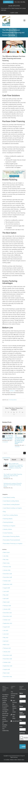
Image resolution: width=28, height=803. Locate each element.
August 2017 (6, 627)
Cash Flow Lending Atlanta (10, 515)
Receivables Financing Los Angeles (12, 543)
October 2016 (6, 662)
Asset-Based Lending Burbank (11, 504)
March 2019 (6, 563)
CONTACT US (8, 2)
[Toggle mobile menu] (24, 20)
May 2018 (5, 595)
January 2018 (6, 609)
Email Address (22, 713)
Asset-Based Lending (9, 497)
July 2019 (5, 556)
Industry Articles (7, 529)
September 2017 (7, 623)
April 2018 (5, 598)
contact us (12, 390)
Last (21, 703)
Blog (4, 511)
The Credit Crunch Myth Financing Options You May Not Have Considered (13, 476)
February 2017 (7, 648)
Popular (6, 459)
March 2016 (6, 673)
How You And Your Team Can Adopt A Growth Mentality (7, 437)
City (21, 720)
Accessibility (6, 759)
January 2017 (6, 651)
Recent (14, 459)
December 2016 (7, 655)
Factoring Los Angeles (9, 526)
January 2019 (6, 570)
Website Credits (13, 759)
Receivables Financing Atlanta (11, 536)
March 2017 (6, 644)
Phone (21, 706)
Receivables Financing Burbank (11, 540)
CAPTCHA (22, 733)
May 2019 (5, 559)
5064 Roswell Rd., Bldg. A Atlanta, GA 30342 (14, 706)
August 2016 (6, 669)
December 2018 (7, 573)
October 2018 (6, 581)
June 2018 (6, 591)
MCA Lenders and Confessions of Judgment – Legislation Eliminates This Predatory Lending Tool (16, 466)
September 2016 (7, 666)
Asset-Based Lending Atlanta (11, 501)
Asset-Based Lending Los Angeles (12, 508)
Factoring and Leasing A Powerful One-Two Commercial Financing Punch (13, 485)
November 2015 (7, 676)
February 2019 (7, 566)
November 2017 (7, 616)
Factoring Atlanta (13, 399)
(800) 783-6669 (21, 2)
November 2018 (7, 577)
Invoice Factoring (7, 533)
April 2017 (5, 641)
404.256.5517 (14, 721)
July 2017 (5, 630)
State (21, 726)
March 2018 (6, 602)
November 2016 (7, 659)
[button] (3, 436)
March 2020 (6, 552)
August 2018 (6, 588)
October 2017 (6, 620)
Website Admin (21, 759)
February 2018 (7, 605)
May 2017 (5, 637)
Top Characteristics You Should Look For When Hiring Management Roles (20, 439)
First (21, 698)
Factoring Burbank (8, 522)
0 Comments (5, 442)
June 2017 (6, 634)
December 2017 (7, 612)
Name (21, 693)
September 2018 (7, 584)
